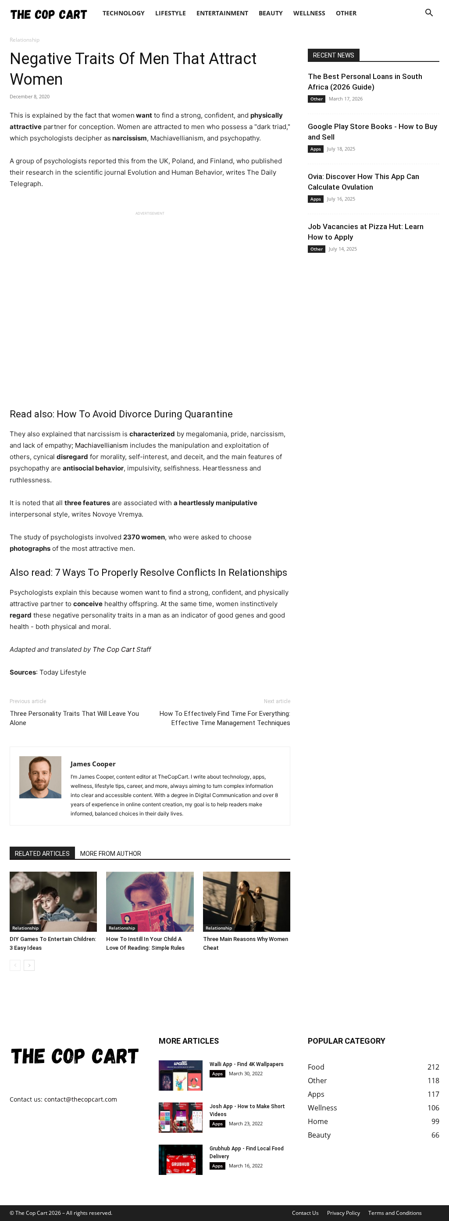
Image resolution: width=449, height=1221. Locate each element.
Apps (315, 149)
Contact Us (305, 1213)
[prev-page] (15, 965)
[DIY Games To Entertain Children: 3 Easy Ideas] (53, 902)
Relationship (25, 928)
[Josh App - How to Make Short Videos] (181, 1117)
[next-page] (29, 965)
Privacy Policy (343, 1213)
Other (346, 13)
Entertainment (222, 13)
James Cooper (93, 763)
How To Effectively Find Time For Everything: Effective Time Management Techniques (225, 718)
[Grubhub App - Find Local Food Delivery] (181, 1160)
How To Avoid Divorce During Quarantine (145, 414)
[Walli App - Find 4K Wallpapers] (181, 1075)
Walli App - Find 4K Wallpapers (247, 1064)
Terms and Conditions (395, 1213)
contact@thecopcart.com (80, 1099)
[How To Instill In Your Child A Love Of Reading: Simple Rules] (149, 902)
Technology (124, 13)
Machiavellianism (101, 445)
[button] (428, 14)
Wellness (309, 13)
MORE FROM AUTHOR (110, 853)
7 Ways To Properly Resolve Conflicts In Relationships (170, 572)
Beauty (271, 13)
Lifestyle (170, 13)
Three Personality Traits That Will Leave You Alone (74, 718)
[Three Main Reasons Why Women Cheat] (246, 902)
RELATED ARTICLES (42, 853)
